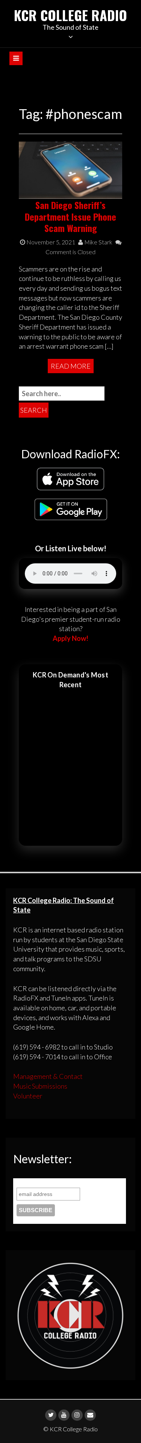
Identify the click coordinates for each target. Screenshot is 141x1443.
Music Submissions (40, 1086)
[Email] (90, 1415)
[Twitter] (50, 1415)
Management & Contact (48, 1076)
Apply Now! (70, 638)
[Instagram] (77, 1415)
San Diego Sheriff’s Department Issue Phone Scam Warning (70, 216)
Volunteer (27, 1096)
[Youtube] (64, 1415)
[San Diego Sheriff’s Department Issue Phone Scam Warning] (70, 169)
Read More (71, 366)
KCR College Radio (70, 15)
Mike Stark (97, 242)
